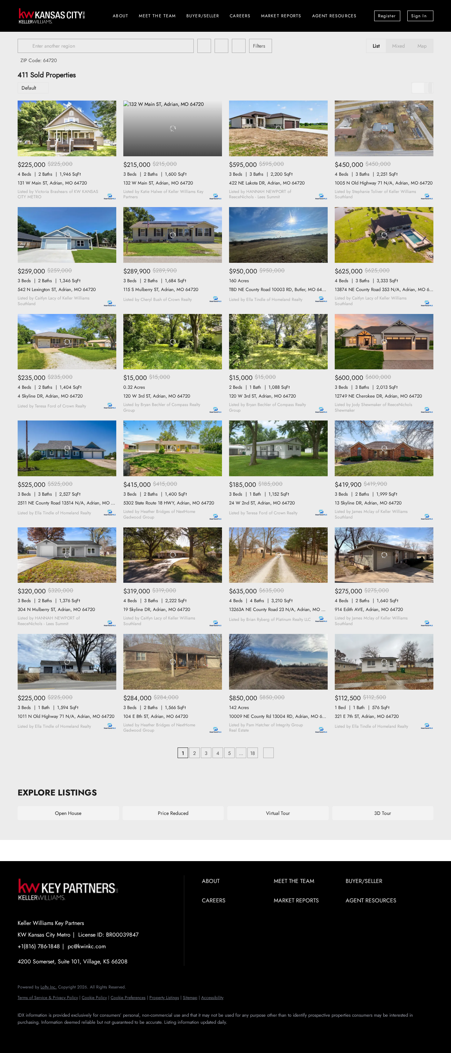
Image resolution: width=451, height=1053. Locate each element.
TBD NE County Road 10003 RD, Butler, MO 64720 (279, 289)
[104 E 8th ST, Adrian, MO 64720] (172, 662)
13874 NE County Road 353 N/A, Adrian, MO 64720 (387, 289)
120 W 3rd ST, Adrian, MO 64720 (156, 396)
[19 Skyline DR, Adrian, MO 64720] (172, 555)
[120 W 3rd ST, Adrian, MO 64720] (172, 342)
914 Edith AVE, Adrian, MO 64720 (369, 609)
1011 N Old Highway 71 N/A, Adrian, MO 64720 (66, 716)
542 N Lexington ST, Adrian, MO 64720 (57, 289)
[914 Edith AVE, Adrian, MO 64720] (384, 555)
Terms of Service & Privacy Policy (48, 997)
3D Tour (382, 813)
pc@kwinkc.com (87, 946)
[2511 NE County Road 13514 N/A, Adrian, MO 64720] (67, 448)
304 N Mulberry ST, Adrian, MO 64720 (56, 609)
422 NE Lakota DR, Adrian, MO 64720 (267, 183)
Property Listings (164, 997)
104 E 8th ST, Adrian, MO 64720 (155, 716)
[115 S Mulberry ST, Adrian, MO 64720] (172, 235)
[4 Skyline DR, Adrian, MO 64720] (67, 342)
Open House (68, 813)
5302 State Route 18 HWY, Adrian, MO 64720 (168, 503)
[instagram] (46, 1033)
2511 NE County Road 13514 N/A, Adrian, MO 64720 (71, 503)
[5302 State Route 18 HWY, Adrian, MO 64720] (172, 448)
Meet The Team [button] (157, 16)
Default (28, 87)
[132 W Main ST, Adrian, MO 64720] (172, 128)
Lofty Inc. (49, 987)
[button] (26, 46)
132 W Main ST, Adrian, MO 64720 (158, 183)
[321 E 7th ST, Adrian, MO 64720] (384, 662)
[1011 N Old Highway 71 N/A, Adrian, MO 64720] (67, 662)
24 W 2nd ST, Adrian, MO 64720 (262, 503)
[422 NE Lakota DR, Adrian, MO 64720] (278, 128)
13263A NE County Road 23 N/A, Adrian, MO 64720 (281, 609)
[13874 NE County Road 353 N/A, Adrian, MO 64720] (384, 235)
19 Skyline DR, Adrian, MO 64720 (156, 609)
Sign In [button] (419, 16)
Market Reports (281, 16)
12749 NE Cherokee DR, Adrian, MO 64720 (378, 396)
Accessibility (212, 997)
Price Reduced (173, 813)
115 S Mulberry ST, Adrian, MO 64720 (160, 289)
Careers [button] (240, 16)
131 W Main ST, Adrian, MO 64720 (52, 183)
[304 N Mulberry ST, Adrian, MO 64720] (67, 555)
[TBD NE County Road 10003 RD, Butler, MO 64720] (278, 235)
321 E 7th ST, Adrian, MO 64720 (367, 716)
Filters (259, 45)
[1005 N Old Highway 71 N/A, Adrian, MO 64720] (384, 128)
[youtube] (66, 1033)
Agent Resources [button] (334, 16)
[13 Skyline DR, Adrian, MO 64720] (384, 448)
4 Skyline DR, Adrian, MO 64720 (50, 396)
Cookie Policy (94, 997)
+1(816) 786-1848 (39, 946)
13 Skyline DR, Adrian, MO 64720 (368, 503)
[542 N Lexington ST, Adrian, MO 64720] (67, 235)
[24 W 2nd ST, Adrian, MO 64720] (278, 448)
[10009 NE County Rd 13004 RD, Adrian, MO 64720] (278, 662)
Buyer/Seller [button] (202, 16)
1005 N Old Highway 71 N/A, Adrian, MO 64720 (384, 183)
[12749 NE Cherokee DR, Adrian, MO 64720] (384, 342)
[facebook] (26, 1033)
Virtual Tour (278, 813)
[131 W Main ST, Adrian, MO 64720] (67, 128)
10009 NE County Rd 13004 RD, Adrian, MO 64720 (281, 716)
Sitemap (190, 997)
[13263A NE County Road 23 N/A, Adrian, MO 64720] (278, 555)
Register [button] (387, 16)
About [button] (120, 16)
